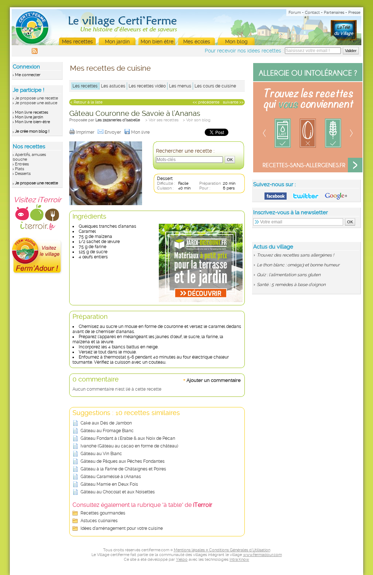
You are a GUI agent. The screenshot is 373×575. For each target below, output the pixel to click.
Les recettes (85, 86)
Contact (312, 12)
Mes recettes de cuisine (110, 68)
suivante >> (233, 102)
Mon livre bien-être (32, 122)
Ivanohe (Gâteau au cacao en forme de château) (129, 446)
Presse (354, 12)
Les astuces (113, 86)
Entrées (22, 164)
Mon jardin (117, 41)
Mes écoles (196, 41)
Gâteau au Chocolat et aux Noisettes (118, 491)
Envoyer (113, 132)
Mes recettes (77, 41)
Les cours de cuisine (215, 86)
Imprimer (85, 132)
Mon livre (141, 132)
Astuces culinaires (99, 520)
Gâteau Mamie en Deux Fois (109, 484)
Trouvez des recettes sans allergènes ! (295, 255)
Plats (19, 169)
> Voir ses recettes (161, 120)
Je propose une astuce (36, 103)
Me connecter (27, 75)
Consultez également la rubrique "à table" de (142, 504)
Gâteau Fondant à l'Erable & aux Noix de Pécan (128, 438)
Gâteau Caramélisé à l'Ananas (111, 476)
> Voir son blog (197, 120)
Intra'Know (239, 559)
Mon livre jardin (29, 117)
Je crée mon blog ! (32, 131)
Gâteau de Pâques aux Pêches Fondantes (123, 461)
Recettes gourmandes (103, 513)
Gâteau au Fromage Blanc (107, 430)
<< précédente (206, 102)
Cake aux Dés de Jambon (106, 423)
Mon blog (236, 41)
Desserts (23, 173)
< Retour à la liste (86, 102)
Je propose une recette (36, 98)
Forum (294, 12)
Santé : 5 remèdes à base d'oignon (291, 284)
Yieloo (182, 559)
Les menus (180, 86)
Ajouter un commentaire (212, 380)
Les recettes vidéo (147, 86)
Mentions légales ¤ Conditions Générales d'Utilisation (222, 550)
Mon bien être (157, 41)
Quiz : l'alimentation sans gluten (289, 274)
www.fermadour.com (262, 554)
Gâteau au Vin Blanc (101, 453)
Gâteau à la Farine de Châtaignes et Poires (123, 469)
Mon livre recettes (31, 112)
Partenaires (334, 12)
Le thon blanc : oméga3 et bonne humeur (298, 264)
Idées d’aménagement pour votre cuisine (122, 528)
